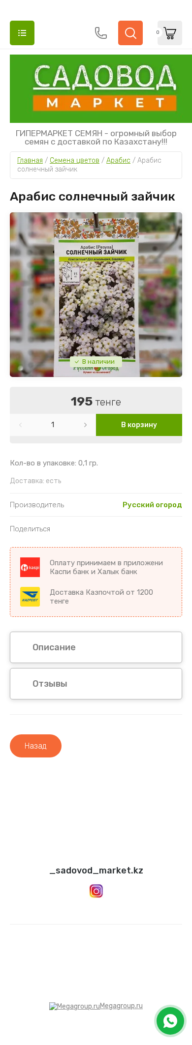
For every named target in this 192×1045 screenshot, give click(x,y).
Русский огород (152, 504)
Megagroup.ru (121, 1006)
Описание (54, 647)
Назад (36, 746)
